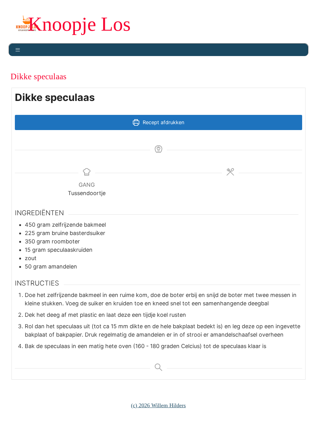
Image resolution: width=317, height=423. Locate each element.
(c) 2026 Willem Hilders (158, 405)
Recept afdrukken (162, 122)
